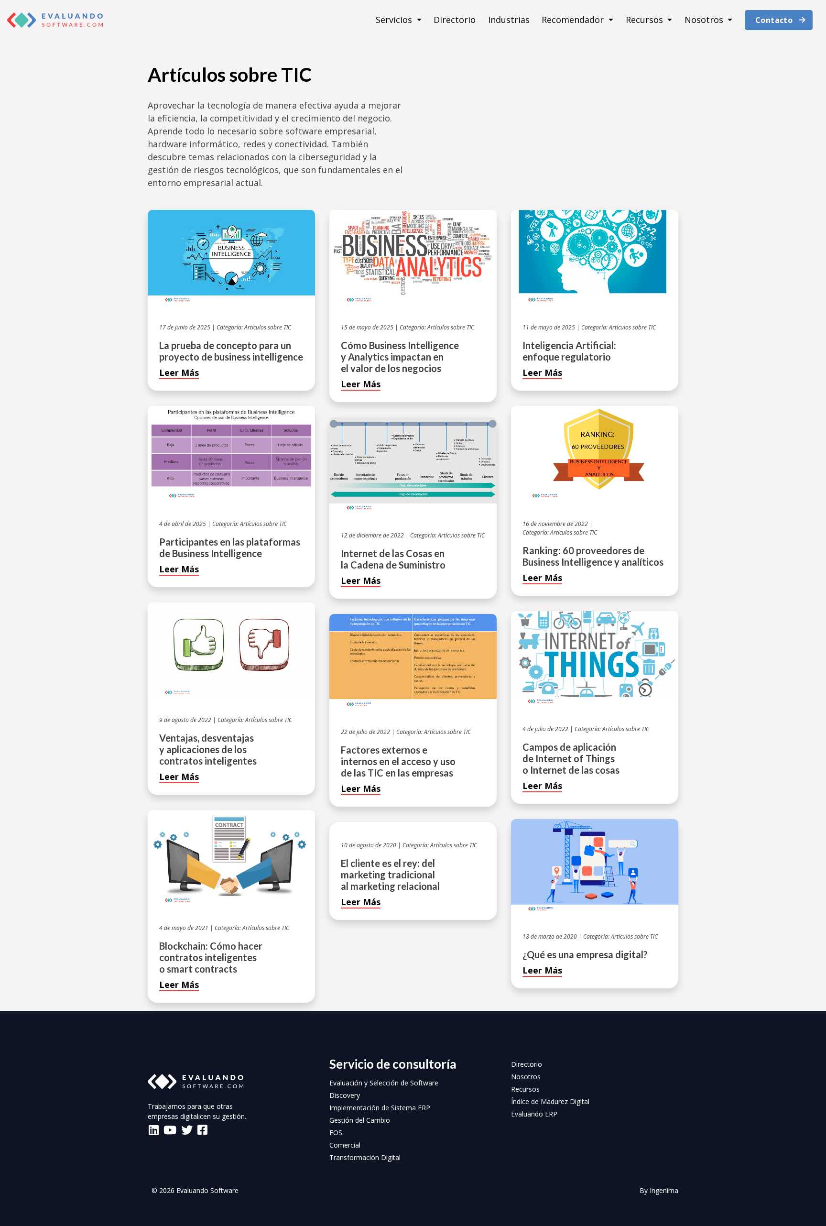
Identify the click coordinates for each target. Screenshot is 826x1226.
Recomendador (574, 19)
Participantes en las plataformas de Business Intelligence (229, 547)
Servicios (395, 19)
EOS (335, 1132)
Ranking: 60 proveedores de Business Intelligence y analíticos (592, 556)
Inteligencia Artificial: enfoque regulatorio (569, 350)
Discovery (344, 1095)
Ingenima (664, 1190)
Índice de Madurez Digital (550, 1101)
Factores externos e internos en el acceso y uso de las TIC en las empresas (398, 761)
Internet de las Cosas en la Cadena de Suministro (393, 558)
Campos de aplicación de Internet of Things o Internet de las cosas (571, 758)
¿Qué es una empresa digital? (585, 954)
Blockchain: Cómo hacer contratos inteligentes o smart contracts (210, 957)
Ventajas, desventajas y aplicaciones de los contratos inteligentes (208, 749)
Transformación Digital (365, 1157)
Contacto (774, 20)
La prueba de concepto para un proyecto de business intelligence (231, 350)
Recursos (645, 19)
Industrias (509, 19)
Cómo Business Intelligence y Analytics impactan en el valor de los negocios (400, 356)
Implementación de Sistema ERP (379, 1107)
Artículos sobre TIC (267, 327)
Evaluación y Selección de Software (383, 1082)
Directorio (455, 19)
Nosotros (705, 19)
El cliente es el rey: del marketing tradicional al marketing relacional (390, 874)
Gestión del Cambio (359, 1120)
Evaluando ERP (534, 1113)
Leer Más (179, 372)
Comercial (344, 1144)
